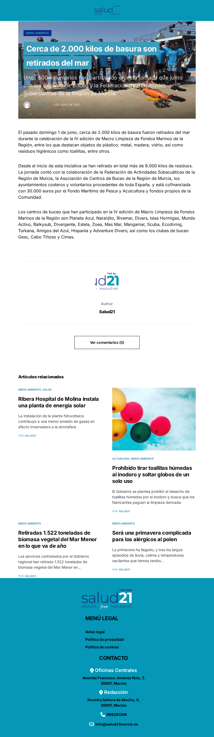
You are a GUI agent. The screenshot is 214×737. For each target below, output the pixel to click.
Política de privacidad (104, 639)
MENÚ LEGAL (101, 618)
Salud (47, 389)
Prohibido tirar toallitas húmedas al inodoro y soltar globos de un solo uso (152, 474)
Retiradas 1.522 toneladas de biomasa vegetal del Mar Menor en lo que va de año (57, 539)
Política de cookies (102, 647)
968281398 (116, 714)
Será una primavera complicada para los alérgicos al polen (151, 536)
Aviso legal (95, 632)
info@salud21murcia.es (116, 724)
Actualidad (120, 458)
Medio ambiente (37, 33)
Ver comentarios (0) (107, 342)
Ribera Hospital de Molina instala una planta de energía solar (58, 402)
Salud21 (107, 311)
